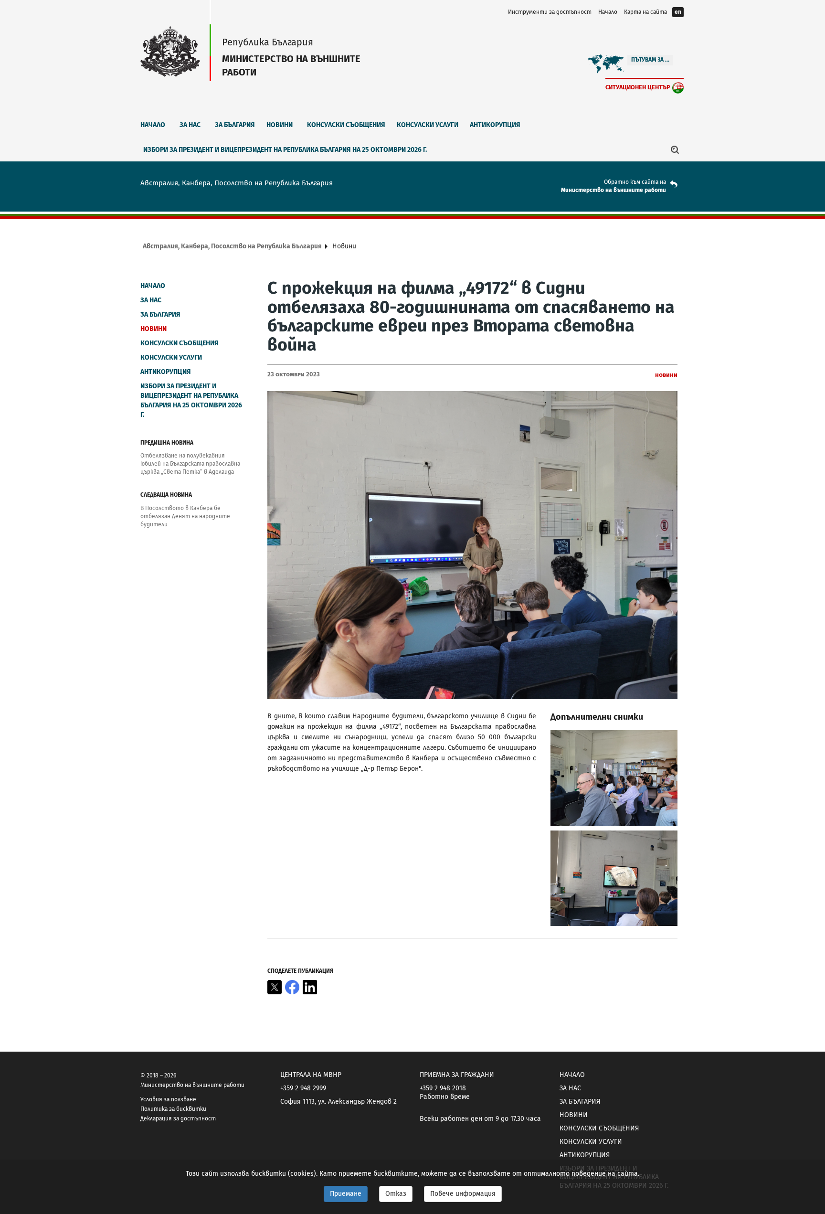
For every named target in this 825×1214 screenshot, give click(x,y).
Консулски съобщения (346, 125)
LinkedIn (310, 987)
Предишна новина (166, 442)
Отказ (395, 1194)
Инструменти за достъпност (550, 12)
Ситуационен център (637, 87)
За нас (190, 125)
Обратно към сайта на (635, 182)
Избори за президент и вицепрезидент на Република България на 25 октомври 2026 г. (285, 150)
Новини (279, 125)
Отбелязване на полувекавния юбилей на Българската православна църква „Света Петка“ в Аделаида (190, 463)
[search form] (675, 149)
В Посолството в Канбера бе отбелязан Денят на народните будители (185, 516)
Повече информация (463, 1194)
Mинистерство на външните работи (613, 190)
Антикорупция (495, 125)
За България (235, 125)
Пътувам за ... (650, 59)
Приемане (345, 1194)
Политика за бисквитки (173, 1109)
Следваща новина (166, 494)
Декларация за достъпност (178, 1118)
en (678, 12)
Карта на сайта (645, 12)
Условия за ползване (168, 1099)
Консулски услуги (427, 125)
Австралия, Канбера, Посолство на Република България (232, 246)
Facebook (292, 987)
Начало (607, 12)
